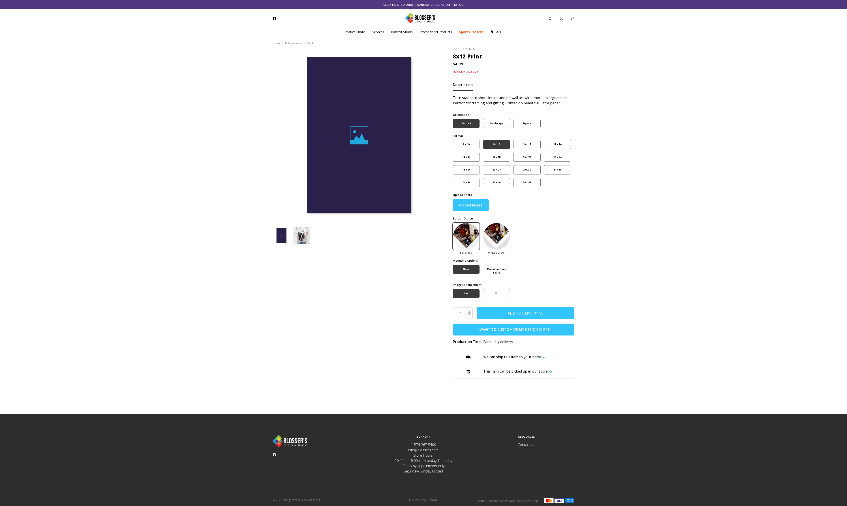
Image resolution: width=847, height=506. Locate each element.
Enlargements (293, 43)
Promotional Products (436, 32)
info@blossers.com (423, 450)
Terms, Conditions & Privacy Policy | (501, 501)
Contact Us (526, 444)
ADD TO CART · (521, 313)
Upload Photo (462, 195)
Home (276, 43)
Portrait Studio (402, 32)
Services (378, 32)
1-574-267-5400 (423, 444)
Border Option (463, 218)
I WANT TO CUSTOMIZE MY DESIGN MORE (514, 329)
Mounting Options (465, 260)
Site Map (532, 501)
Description (463, 84)
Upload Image (470, 205)
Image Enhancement (467, 285)
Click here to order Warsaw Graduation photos (423, 5)
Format (458, 136)
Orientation (461, 115)
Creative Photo (354, 32)
